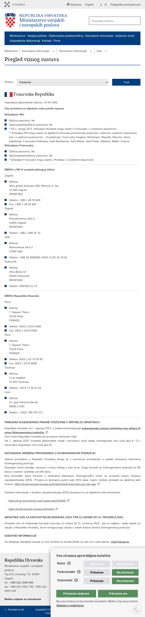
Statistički (64, 580)
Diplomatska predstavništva (66, 36)
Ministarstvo (17, 36)
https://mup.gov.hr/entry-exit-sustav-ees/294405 (37, 500)
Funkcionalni (66, 572)
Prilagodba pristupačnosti (125, 4)
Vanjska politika (37, 36)
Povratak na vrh (16, 609)
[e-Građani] (21, 4)
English (89, 4)
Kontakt (47, 40)
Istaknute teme (124, 36)
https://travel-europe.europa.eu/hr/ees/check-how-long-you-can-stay (55, 484)
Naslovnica (11, 50)
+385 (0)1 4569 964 (21, 582)
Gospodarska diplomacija (25, 40)
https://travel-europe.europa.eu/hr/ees (31, 508)
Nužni (61, 563)
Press (57, 40)
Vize (99, 50)
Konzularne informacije (99, 36)
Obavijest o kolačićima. (70, 605)
